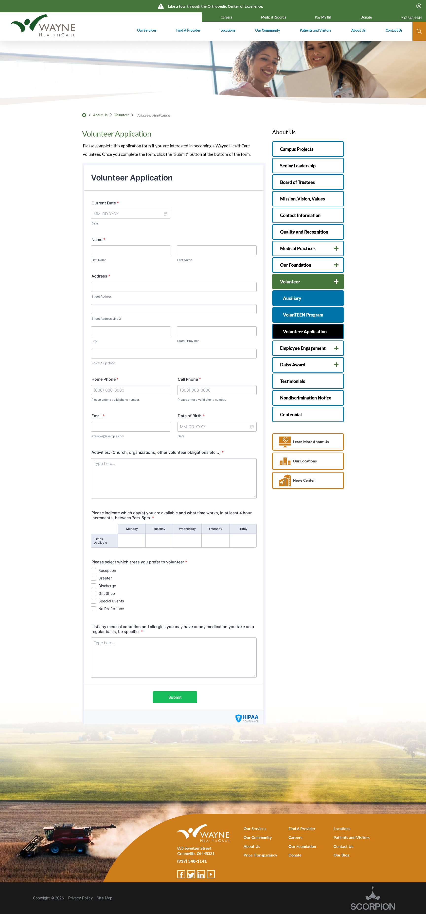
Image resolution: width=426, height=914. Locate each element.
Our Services (255, 828)
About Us (100, 114)
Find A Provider (301, 828)
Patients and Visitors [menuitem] (315, 30)
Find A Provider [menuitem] (188, 30)
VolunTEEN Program (303, 315)
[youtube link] (211, 874)
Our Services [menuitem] (146, 30)
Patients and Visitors (352, 837)
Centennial (291, 414)
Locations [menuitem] (227, 30)
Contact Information (300, 215)
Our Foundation (295, 265)
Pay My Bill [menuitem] (323, 17)
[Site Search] (419, 31)
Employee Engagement (303, 348)
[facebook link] (181, 874)
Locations (342, 828)
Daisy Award (292, 364)
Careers (295, 837)
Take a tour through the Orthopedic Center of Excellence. (215, 6)
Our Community (258, 837)
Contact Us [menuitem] (394, 30)
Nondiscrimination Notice (305, 398)
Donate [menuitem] (366, 17)
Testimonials (292, 381)
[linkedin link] (201, 874)
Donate (295, 855)
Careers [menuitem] (226, 17)
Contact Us (343, 846)
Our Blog (341, 855)
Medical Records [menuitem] (273, 17)
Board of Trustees (297, 182)
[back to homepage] (84, 115)
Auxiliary (292, 298)
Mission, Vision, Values (302, 199)
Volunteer (121, 114)
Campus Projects (296, 149)
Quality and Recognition (304, 232)
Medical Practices (298, 248)
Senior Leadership (298, 165)
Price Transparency (260, 855)
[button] (336, 248)
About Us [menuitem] (358, 30)
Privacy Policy (80, 898)
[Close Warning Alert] (418, 6)
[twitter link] (191, 874)
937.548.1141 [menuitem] (411, 17)
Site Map (104, 898)
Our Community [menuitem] (267, 30)
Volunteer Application (305, 331)
